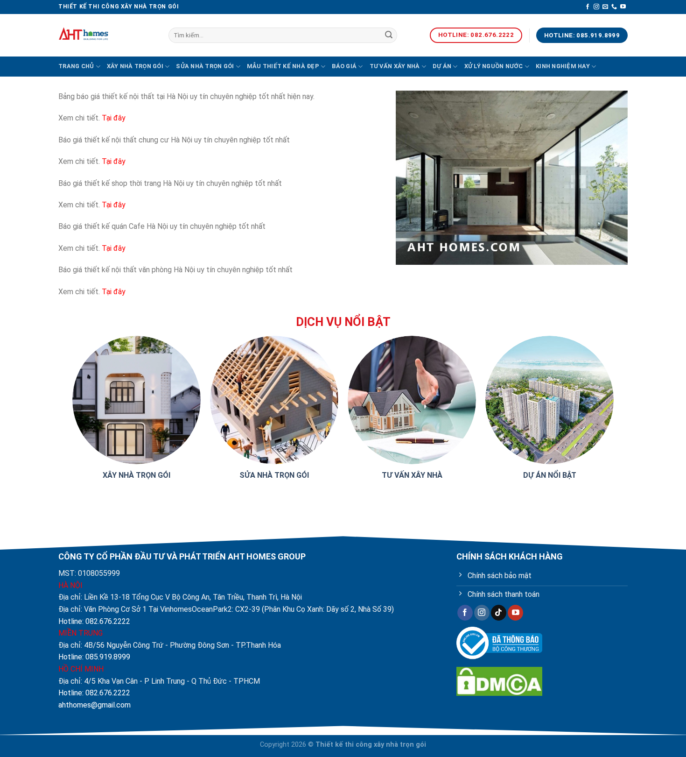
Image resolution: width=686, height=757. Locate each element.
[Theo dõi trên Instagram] (596, 7)
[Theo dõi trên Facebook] (587, 7)
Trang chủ (76, 66)
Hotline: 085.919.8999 (94, 656)
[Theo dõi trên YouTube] (623, 7)
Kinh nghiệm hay (563, 66)
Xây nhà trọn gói (135, 66)
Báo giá (344, 66)
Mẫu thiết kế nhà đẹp (283, 66)
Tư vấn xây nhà (395, 66)
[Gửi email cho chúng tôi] (605, 7)
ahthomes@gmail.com (94, 704)
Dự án (442, 66)
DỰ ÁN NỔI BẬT (549, 475)
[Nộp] (389, 35)
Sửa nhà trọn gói (205, 66)
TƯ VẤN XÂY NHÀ (412, 475)
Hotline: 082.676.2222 (94, 621)
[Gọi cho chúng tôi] (614, 7)
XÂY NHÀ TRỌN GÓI (136, 475)
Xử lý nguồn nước (493, 66)
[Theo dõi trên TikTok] (498, 613)
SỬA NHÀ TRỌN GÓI (274, 475)
